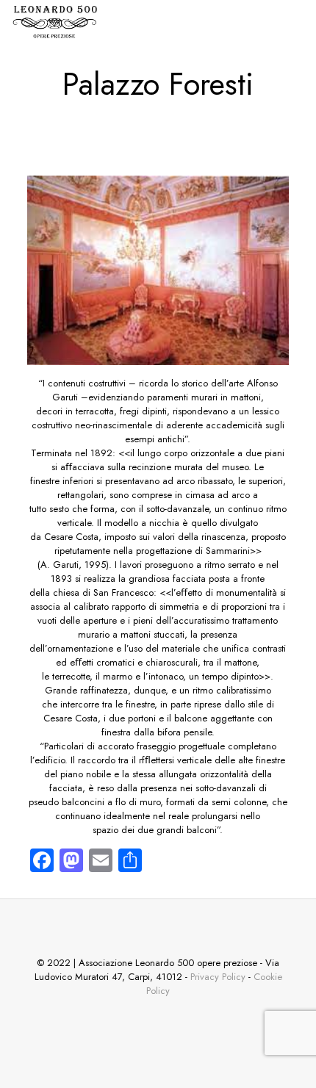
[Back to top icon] (158, 929)
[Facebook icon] (155, 1024)
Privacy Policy (217, 977)
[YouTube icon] (192, 1024)
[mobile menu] (296, 22)
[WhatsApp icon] (117, 1024)
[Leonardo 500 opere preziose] (54, 22)
